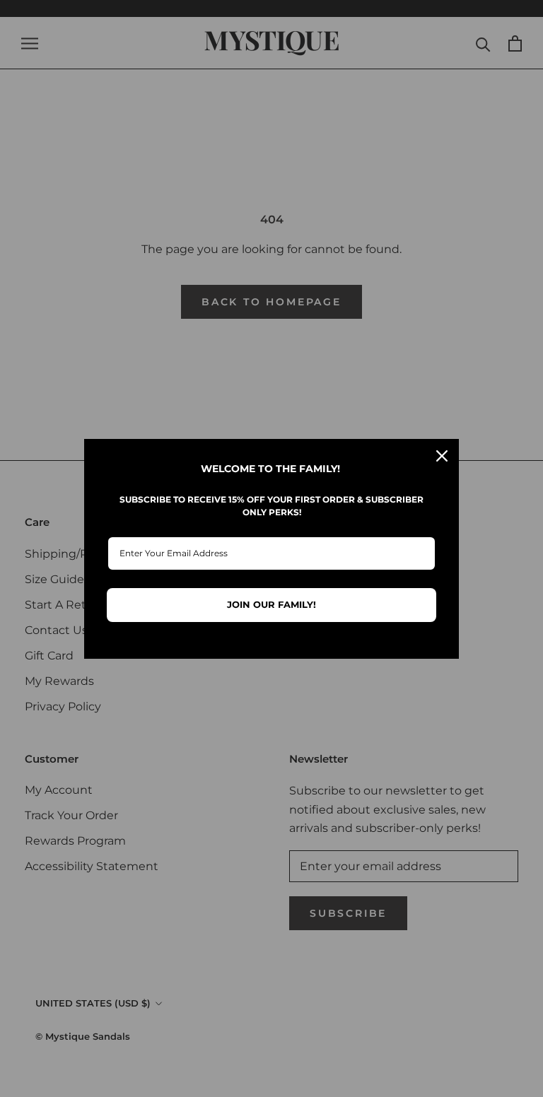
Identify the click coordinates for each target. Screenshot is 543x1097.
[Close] (442, 456)
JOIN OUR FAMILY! (271, 604)
